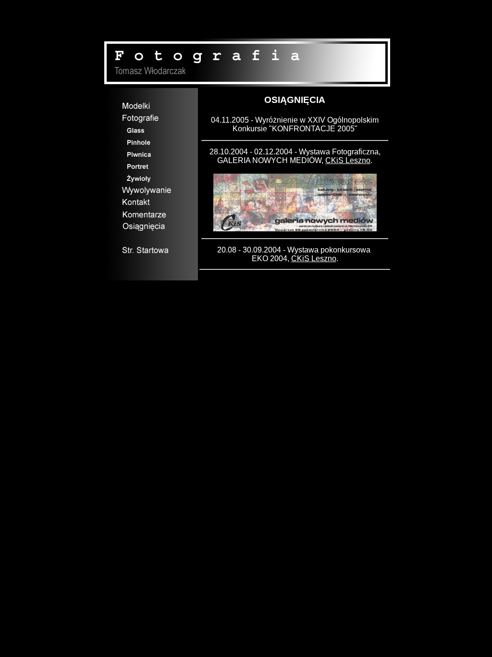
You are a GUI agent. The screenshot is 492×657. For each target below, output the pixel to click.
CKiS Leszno (347, 160)
